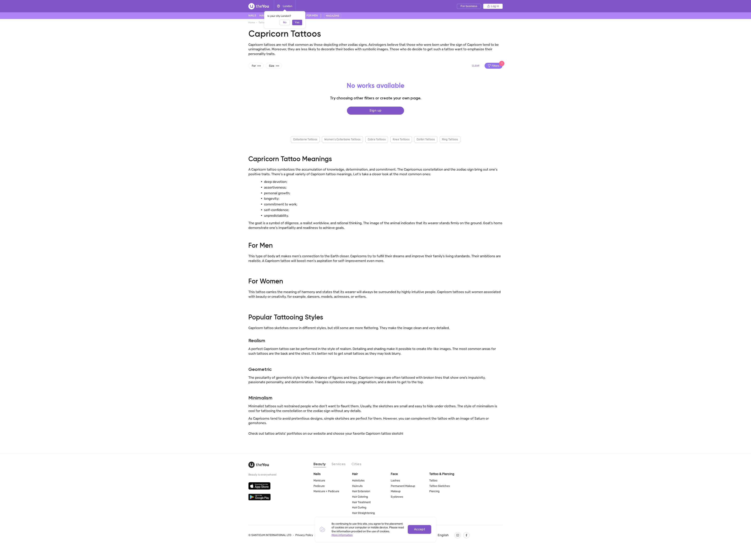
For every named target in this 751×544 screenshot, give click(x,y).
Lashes (395, 480)
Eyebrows (397, 496)
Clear (475, 65)
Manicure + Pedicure (326, 491)
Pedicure (319, 486)
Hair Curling (359, 507)
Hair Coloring (360, 496)
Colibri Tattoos (426, 139)
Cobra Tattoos (377, 139)
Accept (419, 529)
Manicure (319, 480)
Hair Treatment (361, 502)
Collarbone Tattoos (305, 139)
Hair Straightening (363, 513)
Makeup (396, 491)
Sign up (375, 110)
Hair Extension (361, 491)
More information (342, 535)
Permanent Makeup (403, 486)
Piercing (434, 491)
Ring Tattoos (450, 139)
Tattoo (433, 480)
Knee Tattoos (401, 139)
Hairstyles (358, 480)
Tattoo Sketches (439, 486)
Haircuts (357, 486)
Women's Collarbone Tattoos (342, 139)
